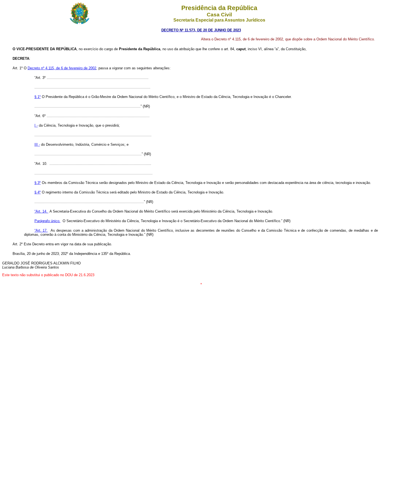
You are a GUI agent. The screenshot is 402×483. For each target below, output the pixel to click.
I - (36, 125)
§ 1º (37, 97)
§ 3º (37, 183)
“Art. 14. (41, 211)
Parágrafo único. (47, 221)
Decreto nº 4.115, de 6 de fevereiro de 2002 (62, 68)
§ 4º (37, 192)
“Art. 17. (41, 230)
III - (37, 144)
